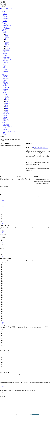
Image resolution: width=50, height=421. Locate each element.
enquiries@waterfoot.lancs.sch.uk (35, 414)
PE (4, 68)
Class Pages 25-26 (6, 32)
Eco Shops (5, 85)
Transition (5, 54)
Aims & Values (6, 75)
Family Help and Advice (7, 50)
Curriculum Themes (6, 60)
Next (2, 192)
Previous (3, 200)
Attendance (5, 31)
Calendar (5, 20)
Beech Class (6, 36)
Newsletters (5, 21)
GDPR (5, 23)
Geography (5, 129)
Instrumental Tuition (6, 113)
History (5, 66)
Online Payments (6, 19)
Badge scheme (6, 52)
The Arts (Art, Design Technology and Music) (9, 131)
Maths (4, 64)
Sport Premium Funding (7, 29)
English (5, 127)
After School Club (7, 48)
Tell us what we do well (7, 57)
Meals (4, 17)
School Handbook (6, 76)
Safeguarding (5, 27)
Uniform (5, 80)
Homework (5, 115)
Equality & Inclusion (6, 87)
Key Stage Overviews (6, 124)
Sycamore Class (7, 44)
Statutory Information (5, 22)
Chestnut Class (7, 33)
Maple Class (6, 38)
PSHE (5, 133)
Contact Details (6, 15)
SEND (5, 92)
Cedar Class (6, 39)
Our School (3, 11)
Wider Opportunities (6, 61)
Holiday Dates (6, 18)
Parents (3, 30)
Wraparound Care (6, 56)
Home (3, 10)
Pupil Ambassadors (6, 78)
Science (5, 65)
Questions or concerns (6, 58)
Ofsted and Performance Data (7, 25)
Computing (5, 69)
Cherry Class (6, 35)
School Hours (5, 16)
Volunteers (5, 55)
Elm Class (6, 34)
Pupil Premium (6, 89)
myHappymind (6, 53)
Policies (5, 26)
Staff (4, 13)
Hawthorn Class (7, 37)
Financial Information (6, 24)
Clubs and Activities (6, 49)
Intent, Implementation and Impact (8, 59)
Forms (5, 51)
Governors (5, 14)
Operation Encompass (7, 28)
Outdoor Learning (6, 62)
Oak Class (6, 41)
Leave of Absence (6, 82)
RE (4, 67)
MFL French (5, 134)
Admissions (5, 94)
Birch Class (6, 46)
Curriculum (3, 122)
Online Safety (5, 117)
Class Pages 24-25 (6, 40)
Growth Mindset (6, 71)
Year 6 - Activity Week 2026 (8, 63)
